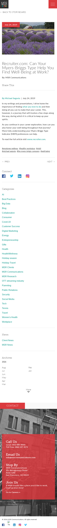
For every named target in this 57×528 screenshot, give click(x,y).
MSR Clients (8, 267)
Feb (30, 367)
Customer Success (11, 226)
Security (6, 294)
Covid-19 (6, 222)
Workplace (7, 322)
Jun (3, 374)
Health (5, 249)
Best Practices (9, 199)
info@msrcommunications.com (21, 457)
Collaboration (8, 213)
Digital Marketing (10, 231)
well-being (46, 151)
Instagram (27, 176)
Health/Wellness (9, 254)
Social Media (8, 299)
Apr (3, 380)
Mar (4, 384)
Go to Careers (12, 492)
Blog (4, 208)
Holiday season (9, 258)
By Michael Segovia (11, 98)
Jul (3, 370)
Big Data (6, 204)
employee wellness (10, 148)
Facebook (3, 176)
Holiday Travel (9, 263)
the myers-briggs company (29, 151)
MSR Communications (12, 272)
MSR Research (9, 276)
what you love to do (32, 106)
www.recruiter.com (36, 139)
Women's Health (9, 317)
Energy (5, 235)
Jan (30, 370)
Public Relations (9, 290)
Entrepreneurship (10, 240)
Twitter (11, 176)
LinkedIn (19, 176)
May (4, 377)
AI (3, 194)
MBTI (39, 148)
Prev (7, 161)
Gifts (4, 245)
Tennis (5, 308)
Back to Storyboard (14, 12)
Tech (4, 303)
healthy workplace (27, 148)
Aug (4, 367)
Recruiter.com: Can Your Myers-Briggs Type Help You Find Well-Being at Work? (28, 67)
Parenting (6, 285)
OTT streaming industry (13, 281)
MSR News (7, 345)
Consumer (7, 217)
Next (49, 161)
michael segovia (9, 151)
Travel (5, 313)
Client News (8, 340)
